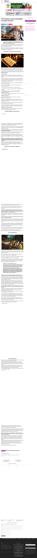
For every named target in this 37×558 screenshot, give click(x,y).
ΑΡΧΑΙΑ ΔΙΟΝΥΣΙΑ (11, 450)
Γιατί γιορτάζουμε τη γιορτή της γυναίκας (18, 461)
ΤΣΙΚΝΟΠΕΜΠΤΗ (3, 451)
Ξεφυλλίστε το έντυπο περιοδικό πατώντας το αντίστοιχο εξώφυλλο (9, 538)
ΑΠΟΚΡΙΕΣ (7, 450)
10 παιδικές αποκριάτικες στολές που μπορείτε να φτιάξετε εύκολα (19, 520)
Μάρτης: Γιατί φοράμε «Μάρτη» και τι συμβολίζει (4, 520)
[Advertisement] (30, 115)
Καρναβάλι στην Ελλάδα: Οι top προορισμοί (11, 520)
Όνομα (1, 530)
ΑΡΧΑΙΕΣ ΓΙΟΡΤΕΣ (15, 450)
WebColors (3, 552)
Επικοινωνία (33, 538)
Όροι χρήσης (28, 538)
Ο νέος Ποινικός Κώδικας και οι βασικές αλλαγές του (6, 461)
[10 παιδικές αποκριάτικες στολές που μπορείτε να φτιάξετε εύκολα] (23, 465)
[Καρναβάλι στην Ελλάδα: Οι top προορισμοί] (16, 465)
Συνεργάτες (24, 538)
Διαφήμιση (19, 538)
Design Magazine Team (6, 22)
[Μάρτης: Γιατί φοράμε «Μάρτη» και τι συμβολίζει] (8, 465)
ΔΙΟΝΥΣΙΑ (18, 450)
